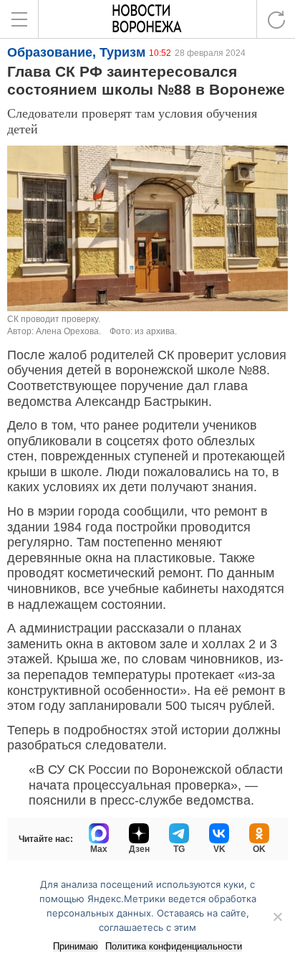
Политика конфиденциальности (173, 946)
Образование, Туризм (76, 52)
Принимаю (75, 946)
